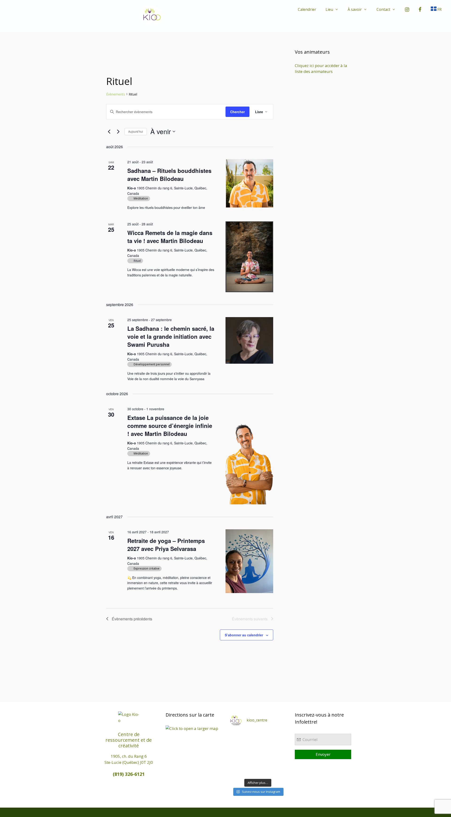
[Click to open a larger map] (192, 728)
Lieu (329, 9)
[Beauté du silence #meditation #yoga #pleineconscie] (251, 744)
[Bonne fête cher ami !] (251, 762)
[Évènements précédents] (109, 131)
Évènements (115, 94)
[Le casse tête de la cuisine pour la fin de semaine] (236, 771)
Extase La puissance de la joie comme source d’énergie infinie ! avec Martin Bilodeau (169, 426)
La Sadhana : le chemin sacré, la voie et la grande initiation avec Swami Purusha (170, 336)
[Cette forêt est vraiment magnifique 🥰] (236, 744)
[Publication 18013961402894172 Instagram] (265, 735)
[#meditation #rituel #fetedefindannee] (251, 753)
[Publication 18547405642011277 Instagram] (265, 744)
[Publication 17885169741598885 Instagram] (251, 735)
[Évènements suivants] (118, 131)
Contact (383, 9)
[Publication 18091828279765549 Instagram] (236, 753)
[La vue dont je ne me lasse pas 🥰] (279, 762)
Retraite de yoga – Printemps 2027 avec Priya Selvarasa (166, 545)
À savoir (355, 9)
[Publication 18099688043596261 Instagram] (236, 735)
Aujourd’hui (135, 131)
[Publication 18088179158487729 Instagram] (279, 744)
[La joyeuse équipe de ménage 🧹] (251, 771)
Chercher (237, 111)
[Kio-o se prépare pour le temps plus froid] (236, 762)
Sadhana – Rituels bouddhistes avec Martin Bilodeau (169, 175)
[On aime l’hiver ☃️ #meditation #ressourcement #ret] (265, 753)
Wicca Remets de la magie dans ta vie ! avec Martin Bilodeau (169, 237)
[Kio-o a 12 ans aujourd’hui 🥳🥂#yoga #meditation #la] (279, 771)
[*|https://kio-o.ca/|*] (279, 735)
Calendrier (307, 9)
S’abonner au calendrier (244, 635)
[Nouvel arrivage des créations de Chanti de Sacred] (265, 771)
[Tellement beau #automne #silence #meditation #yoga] (279, 753)
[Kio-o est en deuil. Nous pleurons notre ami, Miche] (265, 762)
